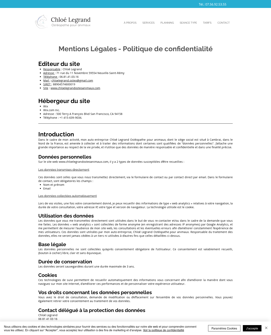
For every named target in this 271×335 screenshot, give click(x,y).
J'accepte (252, 328)
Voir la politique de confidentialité (163, 330)
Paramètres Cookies (224, 328)
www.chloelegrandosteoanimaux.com (75, 88)
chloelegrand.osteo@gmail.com (72, 80)
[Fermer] (266, 328)
